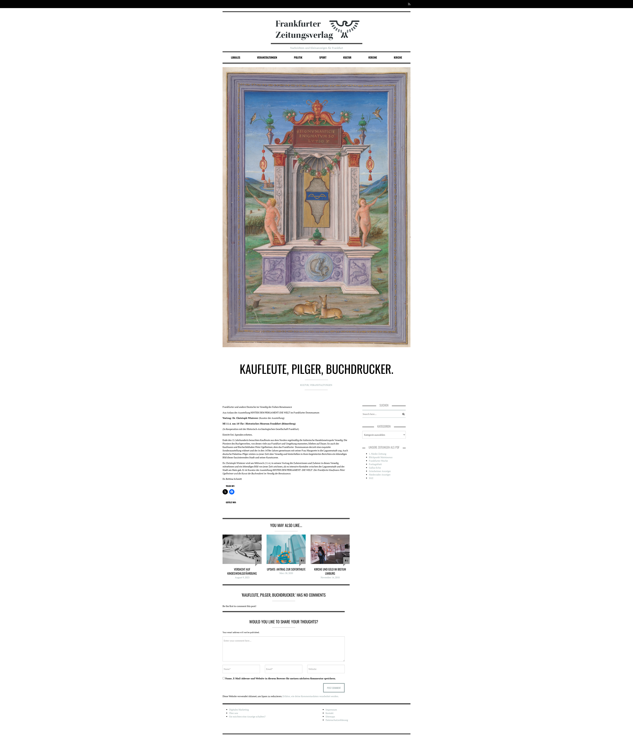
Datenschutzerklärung (337, 720)
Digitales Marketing (239, 709)
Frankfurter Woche (378, 460)
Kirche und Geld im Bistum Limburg (330, 571)
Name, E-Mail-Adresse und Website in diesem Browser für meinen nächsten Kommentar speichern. (280, 678)
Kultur (347, 57)
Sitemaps (330, 716)
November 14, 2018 (330, 577)
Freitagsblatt (375, 464)
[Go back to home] (316, 27)
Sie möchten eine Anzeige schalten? (247, 716)
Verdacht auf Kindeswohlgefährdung (242, 571)
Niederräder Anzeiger (380, 474)
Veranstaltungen (267, 57)
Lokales (235, 57)
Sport (322, 57)
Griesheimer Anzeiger (380, 471)
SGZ (371, 478)
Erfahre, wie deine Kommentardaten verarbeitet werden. (311, 696)
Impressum (331, 709)
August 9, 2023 (242, 577)
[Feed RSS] (408, 4)
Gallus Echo (375, 467)
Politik (298, 57)
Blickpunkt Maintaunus (380, 457)
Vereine (372, 57)
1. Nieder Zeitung (377, 453)
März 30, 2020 (286, 573)
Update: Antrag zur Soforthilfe (286, 569)
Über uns (233, 713)
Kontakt (329, 713)
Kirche (398, 57)
